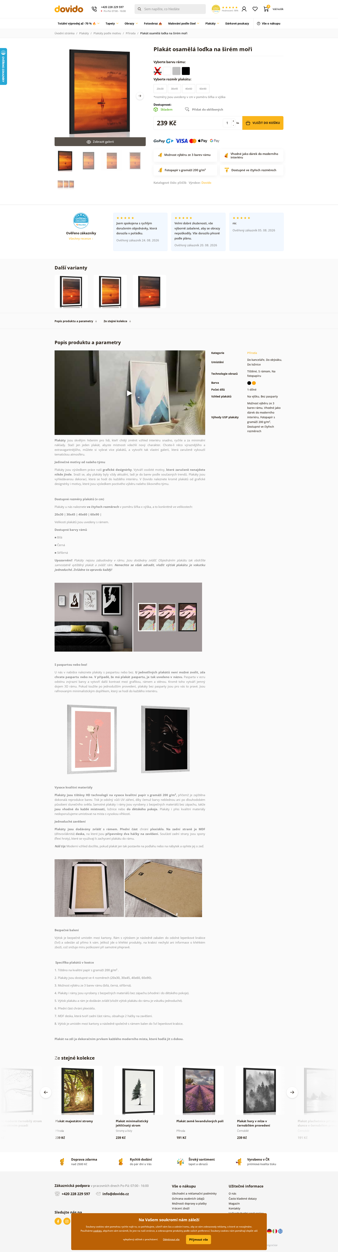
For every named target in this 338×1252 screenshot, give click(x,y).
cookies (97, 1230)
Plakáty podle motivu (107, 33)
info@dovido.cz (115, 1193)
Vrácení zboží (181, 1208)
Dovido (206, 183)
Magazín (234, 1203)
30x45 (174, 88)
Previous (46, 1092)
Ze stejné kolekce (115, 321)
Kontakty (234, 1208)
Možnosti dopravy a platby (189, 1203)
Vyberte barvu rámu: (170, 62)
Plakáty (84, 33)
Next (140, 96)
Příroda (131, 33)
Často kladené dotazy (243, 1198)
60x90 (203, 88)
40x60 (188, 88)
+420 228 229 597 (75, 1193)
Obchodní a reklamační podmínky (194, 1193)
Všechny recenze (80, 238)
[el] (280, 1231)
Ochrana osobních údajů (188, 1198)
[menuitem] (78, 23)
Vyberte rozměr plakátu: (173, 79)
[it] (275, 1231)
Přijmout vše (198, 1239)
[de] (269, 1231)
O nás (232, 1193)
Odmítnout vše (171, 1239)
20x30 (160, 88)
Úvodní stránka (65, 33)
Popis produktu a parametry (74, 321)
